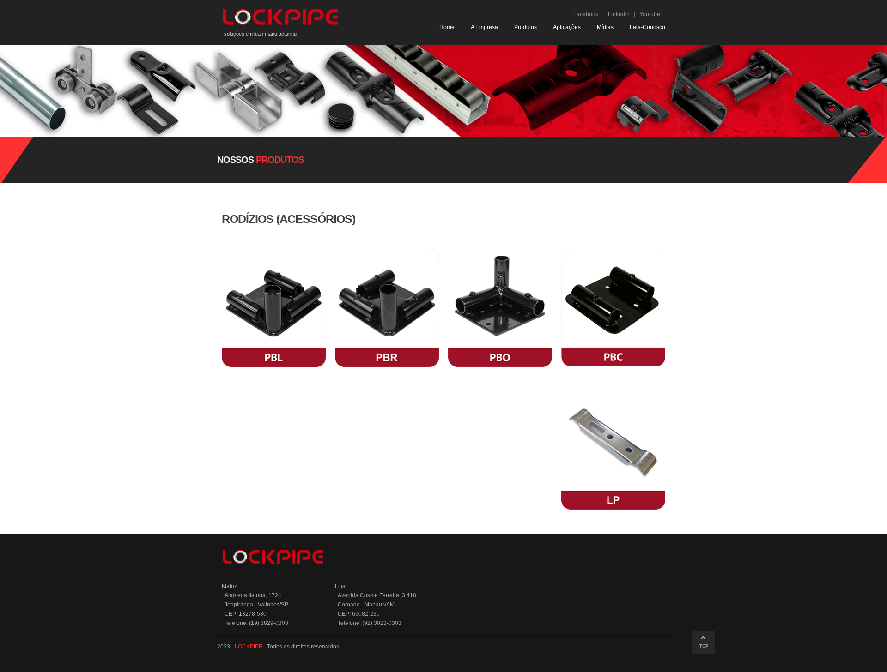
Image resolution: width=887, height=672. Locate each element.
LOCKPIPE (248, 646)
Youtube (649, 14)
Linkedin (619, 14)
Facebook (585, 14)
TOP (703, 646)
